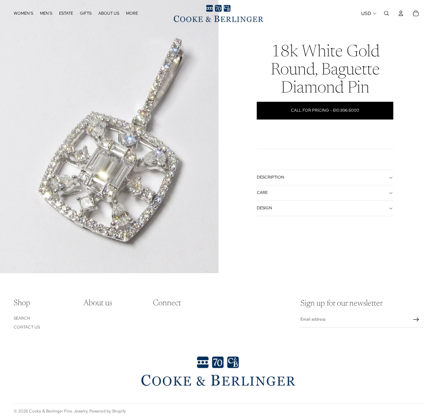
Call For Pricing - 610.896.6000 (325, 110)
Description (270, 177)
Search (22, 318)
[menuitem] (132, 13)
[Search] (386, 13)
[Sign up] (416, 319)
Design (264, 208)
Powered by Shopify (107, 411)
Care (262, 192)
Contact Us (27, 327)
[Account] (400, 13)
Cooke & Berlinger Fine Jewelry (58, 411)
